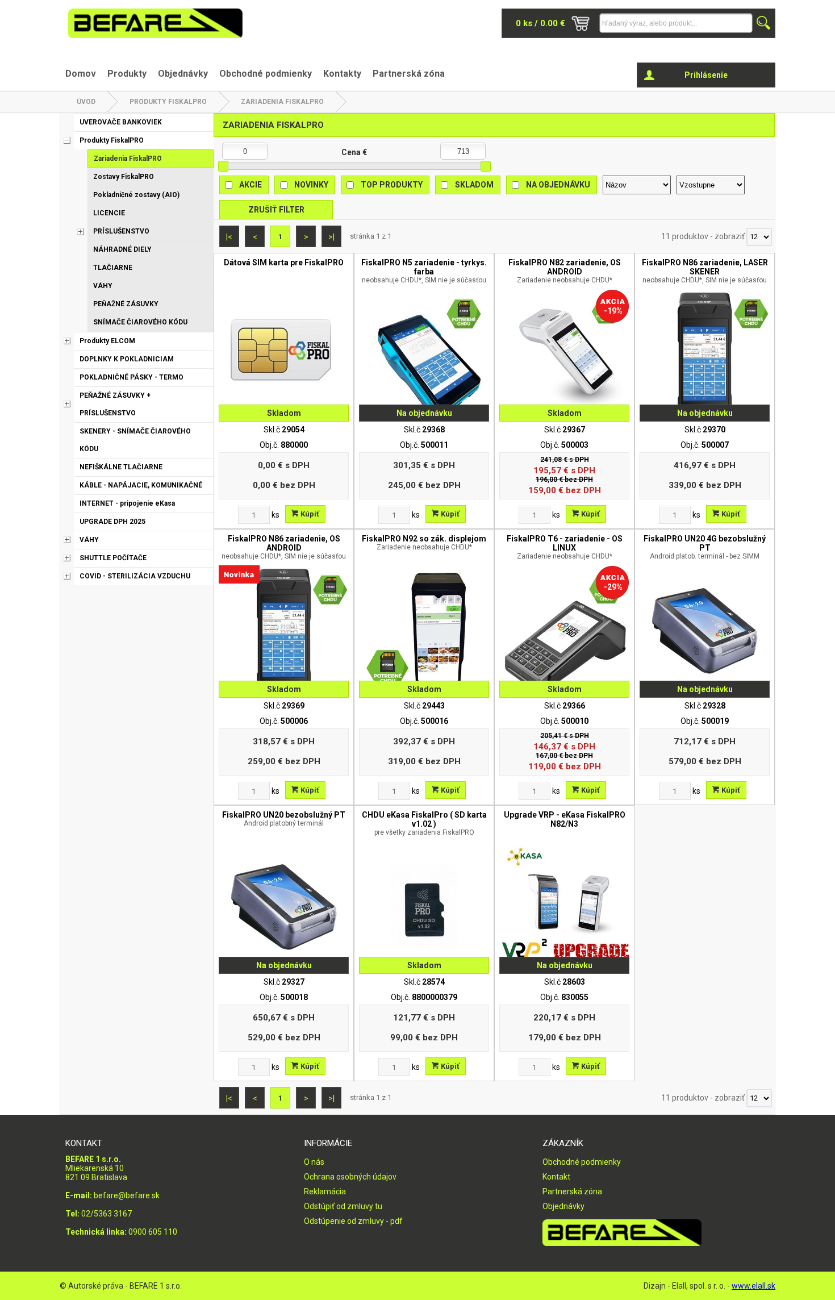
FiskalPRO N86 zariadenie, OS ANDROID (284, 547)
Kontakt (556, 1176)
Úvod (86, 102)
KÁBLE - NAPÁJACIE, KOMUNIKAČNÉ (141, 485)
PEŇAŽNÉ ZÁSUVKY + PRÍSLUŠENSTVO (115, 404)
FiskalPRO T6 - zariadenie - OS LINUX (565, 547)
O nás (314, 1161)
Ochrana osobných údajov (350, 1176)
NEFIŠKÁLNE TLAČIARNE (121, 467)
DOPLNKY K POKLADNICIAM (127, 359)
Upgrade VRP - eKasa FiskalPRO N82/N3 (564, 819)
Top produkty (392, 184)
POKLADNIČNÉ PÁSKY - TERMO (131, 377)
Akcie (250, 184)
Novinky (311, 184)
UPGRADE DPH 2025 (112, 522)
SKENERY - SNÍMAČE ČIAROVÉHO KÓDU (135, 440)
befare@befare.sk (127, 1195)
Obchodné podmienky (265, 73)
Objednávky (183, 73)
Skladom (474, 184)
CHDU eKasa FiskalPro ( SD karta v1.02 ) (424, 823)
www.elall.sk (753, 1285)
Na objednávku (558, 184)
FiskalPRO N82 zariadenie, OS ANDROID (564, 271)
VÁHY (102, 286)
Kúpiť (309, 514)
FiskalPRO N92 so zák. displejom (424, 542)
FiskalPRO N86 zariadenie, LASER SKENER (705, 271)
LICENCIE (109, 213)
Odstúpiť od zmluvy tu (343, 1206)
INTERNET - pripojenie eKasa (127, 503)
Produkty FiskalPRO (168, 102)
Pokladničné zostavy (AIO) (136, 195)
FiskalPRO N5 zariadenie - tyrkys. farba (424, 271)
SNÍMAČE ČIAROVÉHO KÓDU (140, 322)
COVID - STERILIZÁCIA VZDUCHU (135, 576)
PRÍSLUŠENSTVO (121, 231)
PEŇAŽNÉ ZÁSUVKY (125, 304)
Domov (80, 73)
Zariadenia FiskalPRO (282, 102)
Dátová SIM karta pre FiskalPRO (284, 262)
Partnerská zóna (409, 73)
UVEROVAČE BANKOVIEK (121, 122)
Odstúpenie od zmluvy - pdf (353, 1221)
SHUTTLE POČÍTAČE (113, 558)
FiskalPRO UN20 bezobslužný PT (283, 818)
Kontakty (342, 73)
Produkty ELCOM (107, 341)
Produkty (127, 73)
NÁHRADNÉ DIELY (122, 249)
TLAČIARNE (112, 268)
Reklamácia (325, 1191)
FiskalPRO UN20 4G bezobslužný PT (705, 547)
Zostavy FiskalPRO (123, 177)
